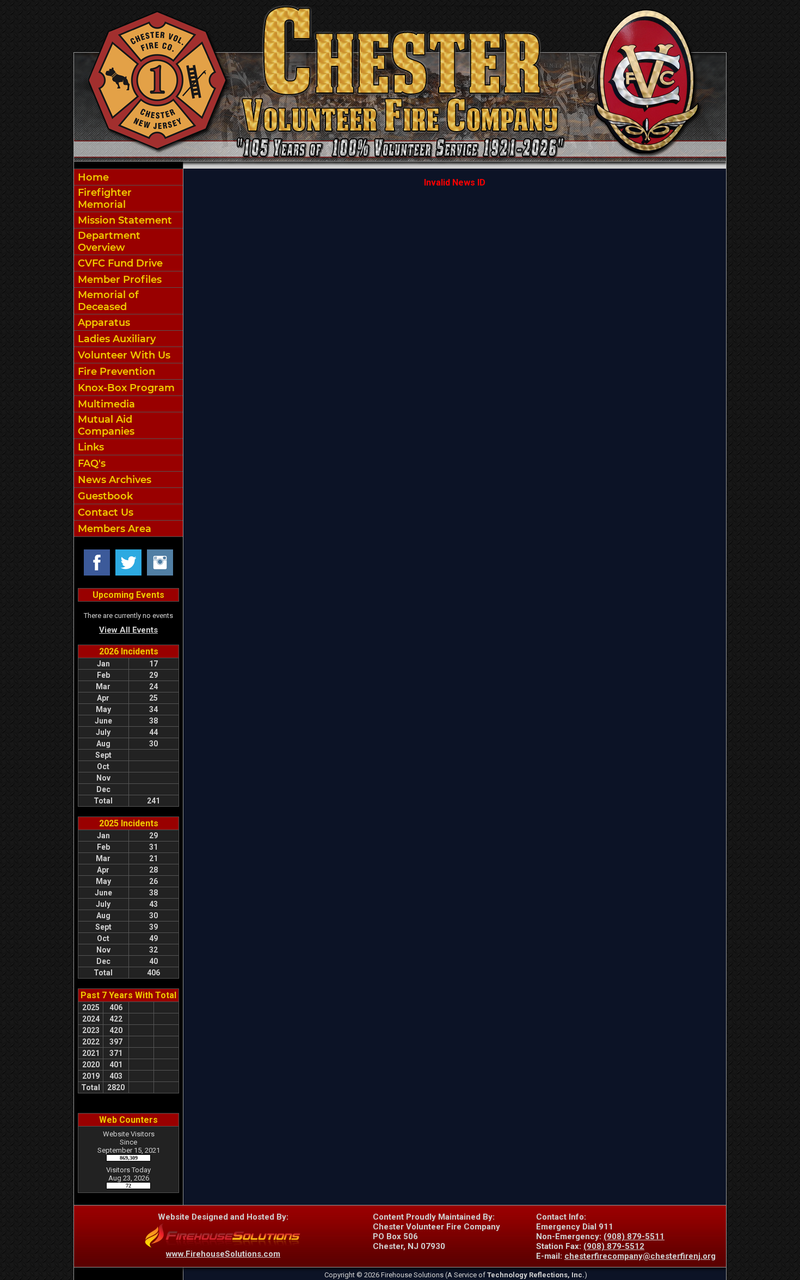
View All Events (128, 630)
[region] (128, 352)
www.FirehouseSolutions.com (223, 1254)
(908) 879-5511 (634, 1236)
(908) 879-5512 (613, 1246)
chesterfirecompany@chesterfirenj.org (640, 1256)
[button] (128, 241)
